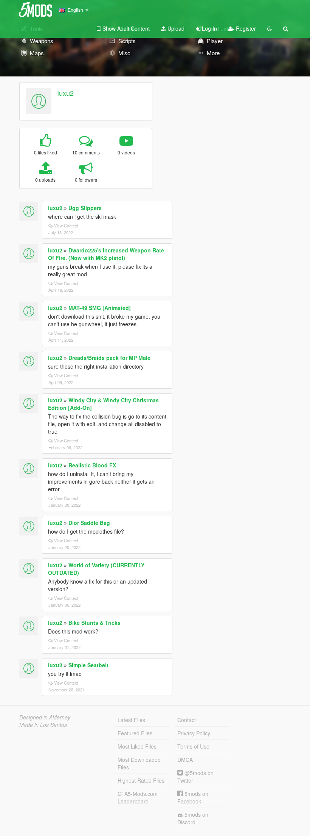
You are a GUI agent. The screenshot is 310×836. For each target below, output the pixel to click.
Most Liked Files (137, 746)
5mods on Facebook (192, 797)
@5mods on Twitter (195, 776)
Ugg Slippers (85, 208)
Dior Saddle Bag (89, 522)
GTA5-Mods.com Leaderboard (138, 797)
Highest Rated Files (141, 780)
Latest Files (131, 720)
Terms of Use (193, 746)
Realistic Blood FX (92, 465)
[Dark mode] (269, 28)
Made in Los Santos (43, 725)
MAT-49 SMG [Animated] (99, 307)
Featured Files (135, 733)
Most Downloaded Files (139, 763)
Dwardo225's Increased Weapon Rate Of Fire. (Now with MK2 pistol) (106, 254)
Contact (186, 720)
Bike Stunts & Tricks (94, 622)
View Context (66, 226)
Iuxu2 (65, 93)
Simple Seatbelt (88, 665)
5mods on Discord (192, 818)
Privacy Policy (193, 733)
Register (245, 28)
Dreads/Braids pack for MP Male (109, 357)
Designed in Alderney (44, 717)
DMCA (185, 759)
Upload (175, 28)
